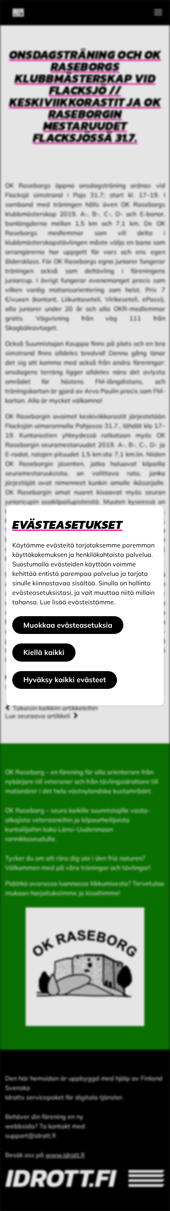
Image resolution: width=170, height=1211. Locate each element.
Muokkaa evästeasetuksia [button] (67, 625)
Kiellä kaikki (43, 652)
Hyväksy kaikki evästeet (64, 679)
